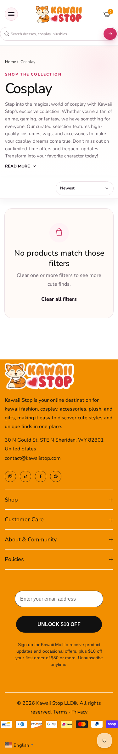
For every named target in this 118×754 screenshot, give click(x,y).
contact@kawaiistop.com (33, 458)
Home (10, 62)
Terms (60, 712)
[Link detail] (10, 476)
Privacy (79, 712)
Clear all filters (59, 299)
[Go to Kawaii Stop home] (59, 14)
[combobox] (51, 34)
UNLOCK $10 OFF (59, 624)
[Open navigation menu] (11, 14)
